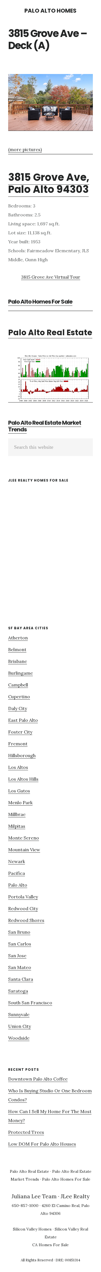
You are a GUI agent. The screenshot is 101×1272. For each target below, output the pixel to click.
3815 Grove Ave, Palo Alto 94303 (48, 183)
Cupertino (19, 696)
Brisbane (17, 661)
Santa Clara (20, 979)
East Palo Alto (23, 720)
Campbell (18, 685)
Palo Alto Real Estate (50, 332)
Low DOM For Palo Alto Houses (42, 1144)
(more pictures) (25, 149)
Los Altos (18, 767)
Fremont (17, 743)
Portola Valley (23, 896)
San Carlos (19, 944)
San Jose (17, 955)
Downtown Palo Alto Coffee (38, 1079)
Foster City (20, 732)
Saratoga (18, 991)
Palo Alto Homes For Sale (40, 302)
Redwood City (23, 908)
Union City (19, 1026)
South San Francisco (30, 1002)
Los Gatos (19, 791)
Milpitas (16, 826)
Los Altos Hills (23, 779)
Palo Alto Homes (50, 11)
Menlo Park (20, 802)
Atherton (18, 637)
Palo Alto (17, 885)
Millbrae (17, 814)
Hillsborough (22, 755)
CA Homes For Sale (50, 1244)
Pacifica (16, 873)
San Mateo (19, 967)
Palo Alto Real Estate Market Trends (44, 426)
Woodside (18, 1038)
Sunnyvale (18, 1014)
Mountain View (24, 849)
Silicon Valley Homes (32, 1229)
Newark (16, 861)
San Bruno (19, 932)
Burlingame (20, 673)
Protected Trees (26, 1132)
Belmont (17, 649)
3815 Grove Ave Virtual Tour (50, 277)
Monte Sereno (23, 838)
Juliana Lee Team (34, 1196)
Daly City (17, 708)
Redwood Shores (26, 920)
